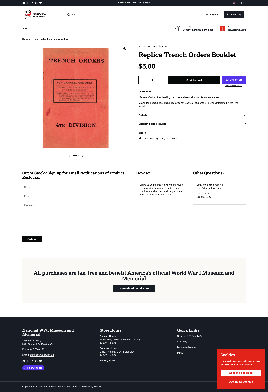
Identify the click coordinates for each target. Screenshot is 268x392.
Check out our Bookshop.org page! (134, 3)
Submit (32, 239)
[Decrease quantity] (142, 80)
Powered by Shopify (91, 386)
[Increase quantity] (162, 80)
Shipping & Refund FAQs (190, 336)
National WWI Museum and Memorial (60, 386)
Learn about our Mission (134, 288)
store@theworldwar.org (209, 188)
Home (25, 39)
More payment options (233, 86)
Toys (34, 39)
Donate (181, 353)
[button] (234, 14)
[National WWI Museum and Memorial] (34, 14)
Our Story (182, 341)
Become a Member (187, 347)
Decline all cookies (241, 381)
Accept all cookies (241, 372)
